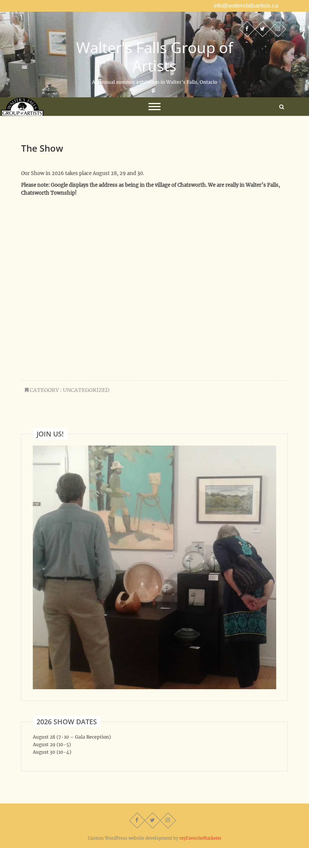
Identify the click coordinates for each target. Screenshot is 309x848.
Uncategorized (86, 390)
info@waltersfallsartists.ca (246, 6)
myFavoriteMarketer (200, 838)
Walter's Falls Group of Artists (154, 56)
